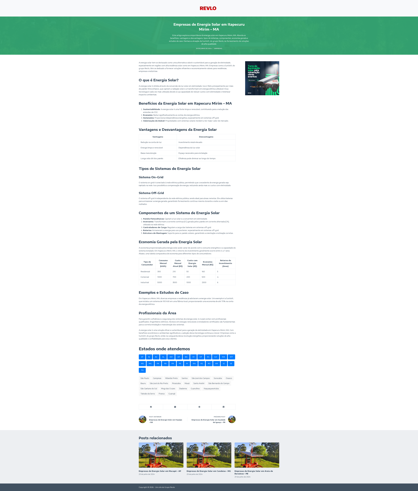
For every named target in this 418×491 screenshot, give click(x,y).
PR (172, 363)
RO (209, 363)
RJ (149, 357)
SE (231, 363)
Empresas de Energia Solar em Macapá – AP (160, 471)
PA (158, 363)
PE (180, 363)
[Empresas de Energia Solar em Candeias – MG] (209, 455)
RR (216, 363)
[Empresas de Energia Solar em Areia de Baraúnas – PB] (257, 455)
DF (201, 357)
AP (178, 357)
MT (231, 357)
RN (194, 363)
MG (150, 363)
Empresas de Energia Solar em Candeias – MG (209, 471)
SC (224, 363)
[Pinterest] (199, 407)
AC (156, 357)
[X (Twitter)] (175, 407)
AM (171, 357)
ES (208, 357)
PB (165, 363)
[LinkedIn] (224, 407)
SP (142, 357)
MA (223, 357)
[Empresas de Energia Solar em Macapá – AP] (161, 455)
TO (142, 370)
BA (186, 357)
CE (193, 357)
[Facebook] (151, 407)
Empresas (218, 48)
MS (142, 363)
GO (215, 357)
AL (163, 357)
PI (187, 363)
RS (202, 363)
